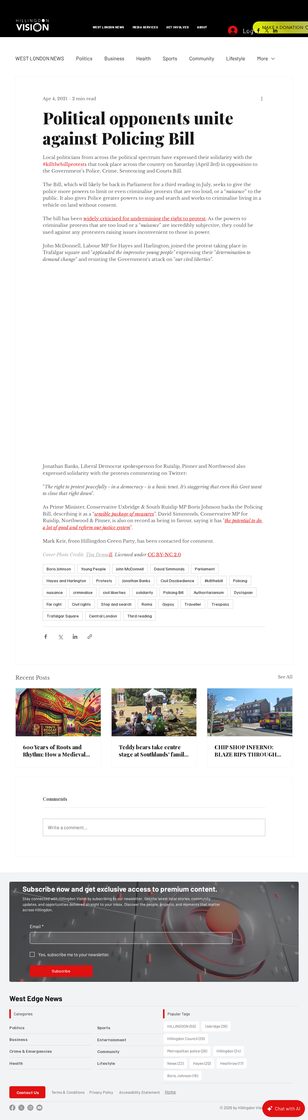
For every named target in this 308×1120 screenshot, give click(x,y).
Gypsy (168, 440)
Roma (147, 440)
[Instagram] (250, 30)
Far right (54, 440)
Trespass (220, 440)
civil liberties (114, 428)
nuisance (55, 428)
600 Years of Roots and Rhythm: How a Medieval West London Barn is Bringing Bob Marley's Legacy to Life (54, 586)
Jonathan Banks (136, 416)
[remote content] (154, 281)
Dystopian (243, 428)
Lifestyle (235, 58)
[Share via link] (90, 472)
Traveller (192, 440)
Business (114, 58)
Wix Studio (290, 943)
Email (37, 762)
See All (285, 513)
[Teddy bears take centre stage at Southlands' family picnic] (154, 548)
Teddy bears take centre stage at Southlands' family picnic (153, 586)
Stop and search (116, 440)
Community (201, 58)
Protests (104, 416)
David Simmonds (169, 404)
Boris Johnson (59, 404)
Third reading (139, 451)
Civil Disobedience (177, 416)
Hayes (203, 899)
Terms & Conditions (68, 928)
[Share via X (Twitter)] (60, 472)
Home (170, 927)
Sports (170, 58)
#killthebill (214, 416)
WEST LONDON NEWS (39, 58)
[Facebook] (258, 30)
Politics (84, 58)
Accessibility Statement (139, 928)
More (262, 58)
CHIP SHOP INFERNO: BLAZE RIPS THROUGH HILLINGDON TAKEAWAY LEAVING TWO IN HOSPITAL (248, 586)
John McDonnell (130, 404)
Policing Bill (173, 428)
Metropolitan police (189, 886)
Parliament (205, 404)
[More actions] (261, 98)
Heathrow (233, 899)
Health (143, 58)
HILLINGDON (183, 862)
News (177, 899)
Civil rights (81, 440)
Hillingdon (230, 886)
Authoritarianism (209, 428)
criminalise (83, 428)
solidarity (144, 428)
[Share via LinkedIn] (75, 472)
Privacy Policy (101, 928)
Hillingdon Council (187, 874)
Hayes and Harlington (66, 416)
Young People (93, 404)
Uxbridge (218, 862)
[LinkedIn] (275, 30)
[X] (267, 30)
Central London (103, 451)
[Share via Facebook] (45, 472)
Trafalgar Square (63, 451)
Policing (240, 416)
